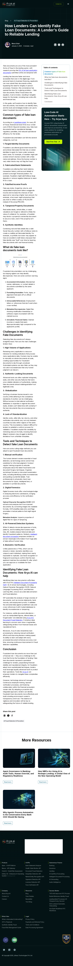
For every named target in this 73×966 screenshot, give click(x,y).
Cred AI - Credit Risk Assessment (12, 871)
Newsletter (29, 899)
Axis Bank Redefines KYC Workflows (57, 909)
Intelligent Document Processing (59, 876)
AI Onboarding (53, 879)
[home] (8, 4)
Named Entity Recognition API (35, 876)
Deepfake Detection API (33, 874)
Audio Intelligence (55, 882)
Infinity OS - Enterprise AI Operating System (13, 875)
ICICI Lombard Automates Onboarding (57, 905)
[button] (68, 4)
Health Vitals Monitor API (33, 868)
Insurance (52, 868)
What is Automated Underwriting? (12, 919)
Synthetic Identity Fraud (9, 925)
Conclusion (48, 102)
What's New (5, 916)
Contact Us (5, 896)
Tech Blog (29, 902)
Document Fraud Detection (34, 871)
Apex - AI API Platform (9, 865)
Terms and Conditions (32, 925)
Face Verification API (32, 885)
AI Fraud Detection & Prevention (26, 21)
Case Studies (30, 896)
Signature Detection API (33, 879)
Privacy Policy (30, 919)
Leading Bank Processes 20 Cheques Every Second (58, 900)
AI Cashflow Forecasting (56, 874)
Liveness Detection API (33, 882)
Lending (51, 871)
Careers (4, 899)
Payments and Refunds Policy (35, 922)
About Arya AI (6, 893)
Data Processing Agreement (34, 927)
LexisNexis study (20, 122)
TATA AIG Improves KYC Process (59, 893)
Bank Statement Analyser (33, 865)
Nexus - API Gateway (8, 868)
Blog (6, 21)
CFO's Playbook (7, 922)
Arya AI (25, 672)
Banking (51, 865)
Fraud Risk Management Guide (11, 927)
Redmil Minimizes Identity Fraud (59, 896)
